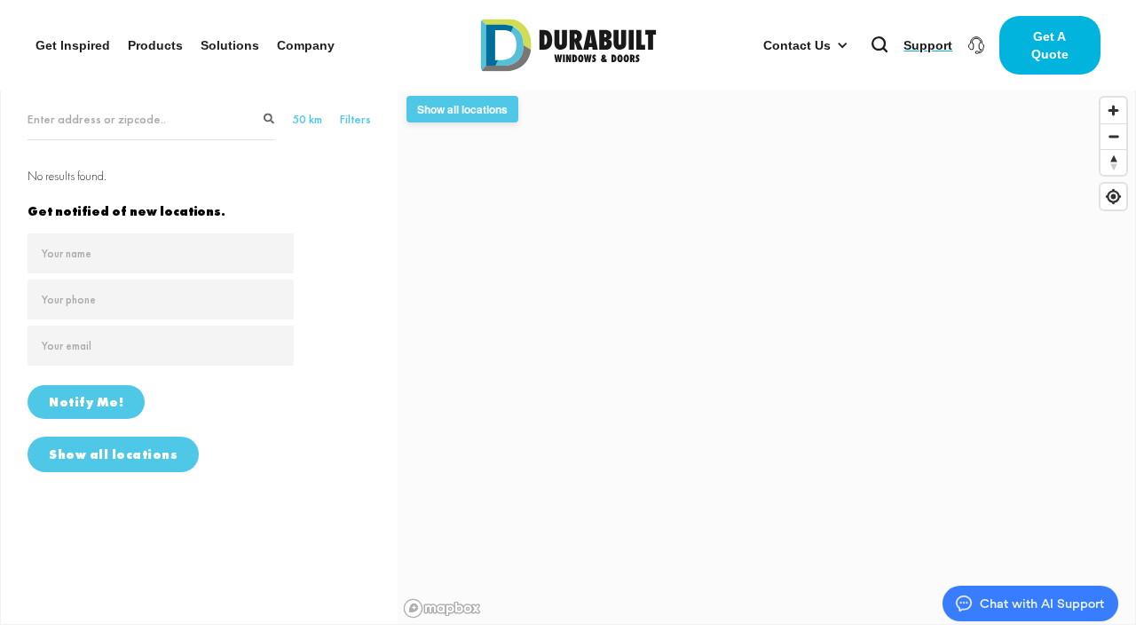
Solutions (230, 45)
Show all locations (113, 454)
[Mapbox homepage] (442, 608)
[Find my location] (1113, 196)
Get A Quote (1050, 45)
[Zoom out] (1113, 136)
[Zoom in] (1113, 110)
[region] (766, 356)
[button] (806, 45)
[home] (568, 46)
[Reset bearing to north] (1113, 162)
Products (155, 45)
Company (306, 45)
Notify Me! (86, 402)
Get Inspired (73, 45)
